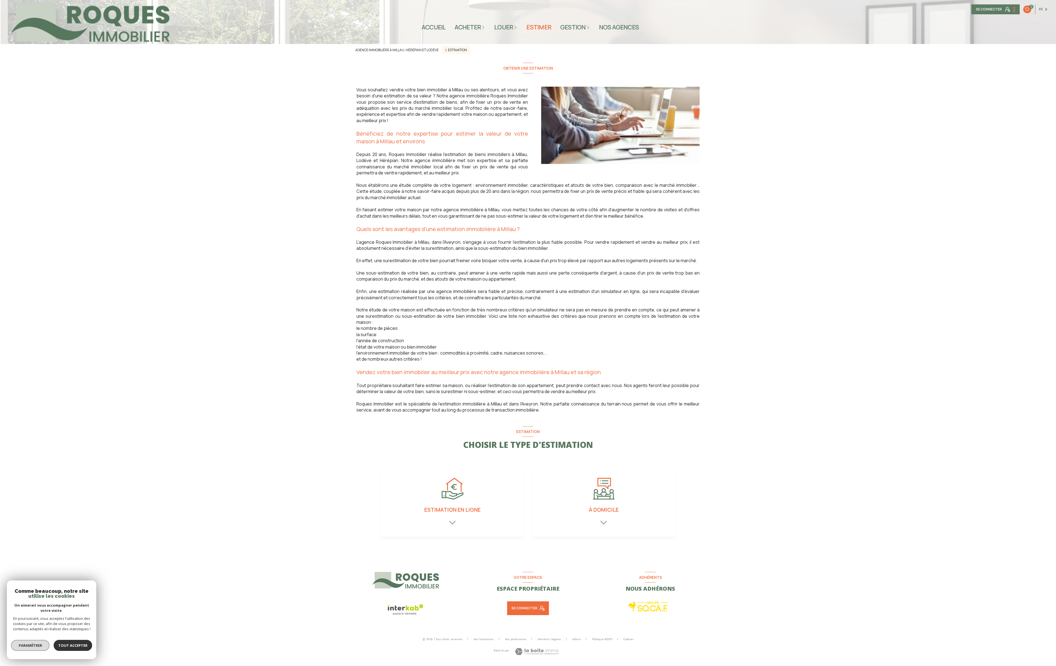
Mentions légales (549, 639)
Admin (576, 639)
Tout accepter (72, 645)
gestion (573, 27)
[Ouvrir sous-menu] (484, 27)
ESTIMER (538, 27)
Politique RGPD (602, 639)
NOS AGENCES (619, 27)
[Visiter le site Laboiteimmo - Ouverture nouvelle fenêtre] (536, 651)
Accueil (434, 27)
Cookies (628, 639)
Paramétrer (30, 645)
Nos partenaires (516, 639)
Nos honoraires (484, 639)
